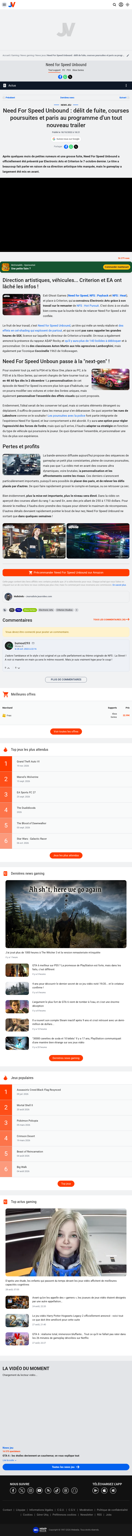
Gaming (15, 55)
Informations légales (41, 1509)
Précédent (10, 97)
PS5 (69, 70)
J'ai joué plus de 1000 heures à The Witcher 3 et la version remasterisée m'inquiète (53, 952)
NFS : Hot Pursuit (88, 305)
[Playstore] (95, 1490)
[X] (22, 1490)
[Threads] (66, 1490)
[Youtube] (39, 1490)
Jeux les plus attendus (66, 855)
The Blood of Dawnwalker (31, 823)
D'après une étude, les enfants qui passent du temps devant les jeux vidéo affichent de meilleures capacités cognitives (61, 1282)
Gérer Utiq (42, 1514)
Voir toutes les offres (66, 731)
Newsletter (86, 1514)
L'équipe (20, 1509)
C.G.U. (60, 1509)
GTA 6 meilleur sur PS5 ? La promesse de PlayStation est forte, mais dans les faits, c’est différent (76, 967)
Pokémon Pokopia (27, 1120)
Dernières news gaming (66, 1058)
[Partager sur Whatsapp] (65, 77)
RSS (99, 1514)
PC (63, 70)
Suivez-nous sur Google (68, 139)
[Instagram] (31, 1490)
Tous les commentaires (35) (109, 619)
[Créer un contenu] (127, 55)
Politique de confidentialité (112, 1509)
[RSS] (48, 1490)
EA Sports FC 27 (26, 792)
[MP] (33, 643)
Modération (86, 1509)
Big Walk (22, 1167)
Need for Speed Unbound (66, 64)
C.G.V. (72, 1509)
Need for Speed (78, 295)
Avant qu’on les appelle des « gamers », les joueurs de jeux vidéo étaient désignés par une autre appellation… (79, 1299)
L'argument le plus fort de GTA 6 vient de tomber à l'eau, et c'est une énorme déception (75, 1003)
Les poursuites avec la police (66, 415)
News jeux (40, 55)
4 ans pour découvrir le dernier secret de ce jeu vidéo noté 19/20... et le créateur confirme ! (78, 985)
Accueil (6, 55)
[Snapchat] (74, 1490)
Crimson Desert (26, 1136)
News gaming (27, 55)
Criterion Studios (65, 610)
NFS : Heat (119, 295)
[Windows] (113, 1490)
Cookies (28, 1514)
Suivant (122, 97)
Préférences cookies (64, 1514)
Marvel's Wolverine (27, 777)
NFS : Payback (99, 295)
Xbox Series (78, 70)
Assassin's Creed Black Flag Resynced (39, 1089)
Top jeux (66, 1183)
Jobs (109, 1514)
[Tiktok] (57, 1490)
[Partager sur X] (70, 77)
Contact (7, 1509)
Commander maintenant (117, 267)
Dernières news (67, 97)
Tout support (54, 70)
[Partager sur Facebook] (60, 77)
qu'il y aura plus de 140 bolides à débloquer (93, 341)
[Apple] (104, 1490)
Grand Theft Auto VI (28, 761)
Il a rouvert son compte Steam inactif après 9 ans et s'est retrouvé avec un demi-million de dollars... (78, 1022)
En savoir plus (119, 585)
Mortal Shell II (25, 1105)
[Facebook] (13, 1490)
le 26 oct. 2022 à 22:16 (25, 649)
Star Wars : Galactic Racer (32, 838)
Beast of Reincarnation (30, 1151)
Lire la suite (8, 1460)
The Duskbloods (26, 807)
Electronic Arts (46, 610)
